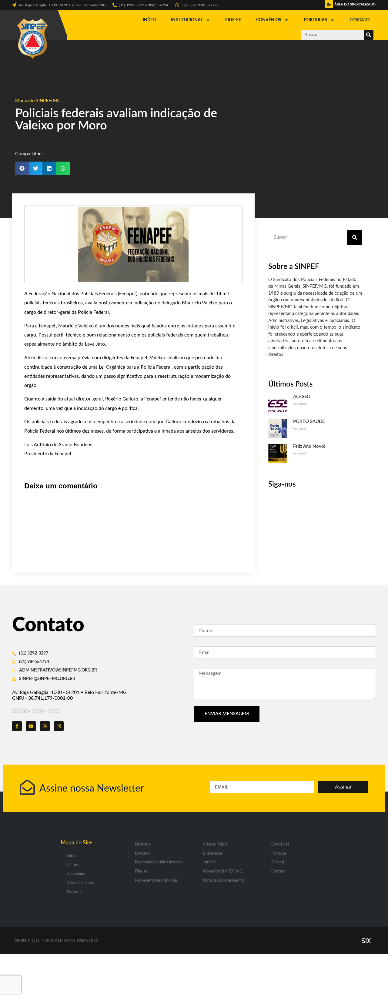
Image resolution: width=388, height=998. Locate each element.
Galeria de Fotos (80, 883)
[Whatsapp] (45, 726)
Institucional (187, 20)
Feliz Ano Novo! (309, 446)
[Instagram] (59, 726)
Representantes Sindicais (156, 880)
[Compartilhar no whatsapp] (63, 168)
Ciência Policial (215, 844)
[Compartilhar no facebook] (22, 168)
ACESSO (301, 396)
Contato (360, 20)
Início (149, 20)
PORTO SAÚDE (309, 421)
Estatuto (142, 854)
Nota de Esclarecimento (223, 880)
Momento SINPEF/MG (37, 101)
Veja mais (299, 403)
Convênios (268, 20)
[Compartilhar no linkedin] (49, 168)
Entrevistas (213, 854)
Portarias (315, 20)
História (73, 865)
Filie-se (233, 20)
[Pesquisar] (368, 35)
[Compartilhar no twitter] (35, 168)
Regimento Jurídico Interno (158, 862)
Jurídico (209, 862)
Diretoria (142, 844)
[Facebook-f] (17, 726)
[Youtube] (31, 726)
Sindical (277, 862)
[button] (354, 6)
